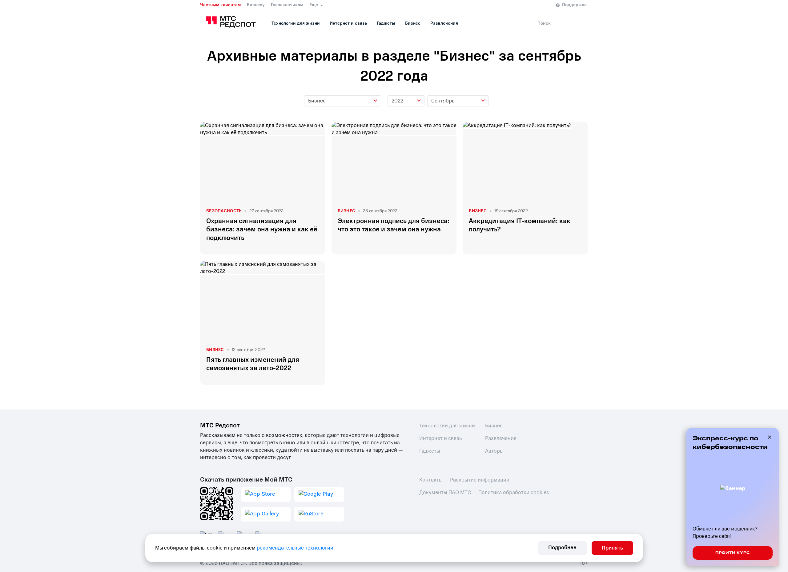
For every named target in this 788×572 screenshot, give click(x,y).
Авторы (494, 450)
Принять (612, 547)
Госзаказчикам (287, 5)
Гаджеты (386, 23)
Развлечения (444, 23)
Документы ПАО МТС (445, 492)
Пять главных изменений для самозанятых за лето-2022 (252, 364)
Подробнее (562, 547)
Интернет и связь (348, 23)
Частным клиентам (220, 5)
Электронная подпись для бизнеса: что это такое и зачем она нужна (393, 225)
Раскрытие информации (479, 479)
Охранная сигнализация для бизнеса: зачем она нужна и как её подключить (261, 229)
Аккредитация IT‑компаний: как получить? (519, 225)
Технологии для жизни (295, 23)
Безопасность (224, 211)
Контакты (431, 479)
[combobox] (342, 101)
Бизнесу (256, 5)
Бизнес (412, 23)
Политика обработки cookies (513, 492)
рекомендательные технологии (295, 547)
